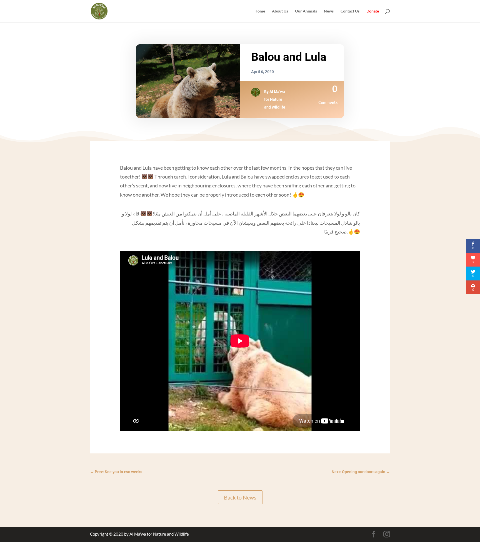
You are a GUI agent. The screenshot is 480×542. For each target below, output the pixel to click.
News (329, 11)
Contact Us (350, 11)
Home (259, 11)
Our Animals (306, 11)
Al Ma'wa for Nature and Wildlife (274, 99)
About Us (280, 11)
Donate (372, 11)
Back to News (240, 497)
